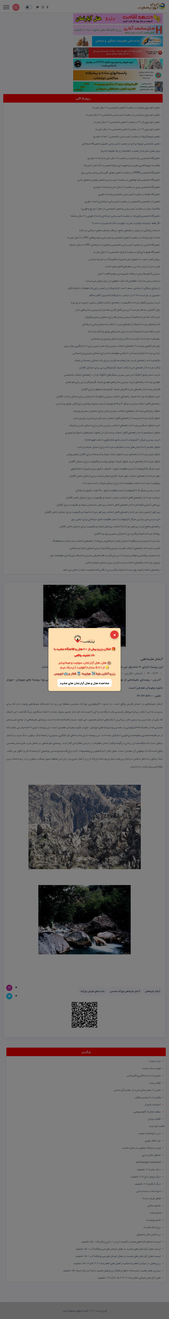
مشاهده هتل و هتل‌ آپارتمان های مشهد (84, 683)
